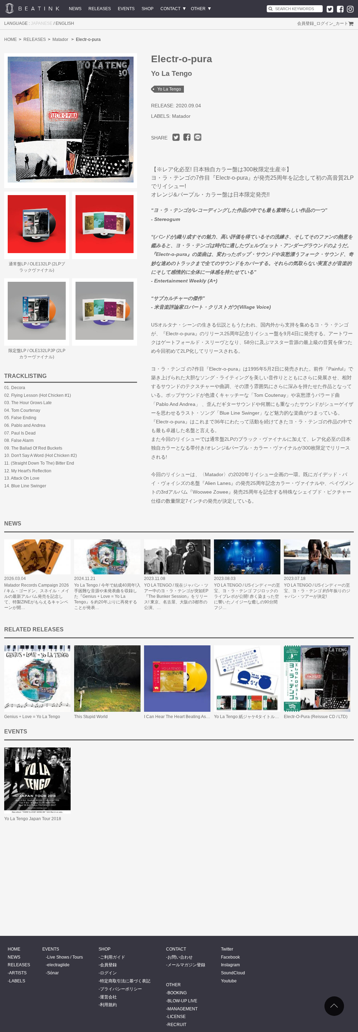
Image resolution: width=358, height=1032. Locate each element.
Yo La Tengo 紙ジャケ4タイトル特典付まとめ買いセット (267, 716)
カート (342, 23)
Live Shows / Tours (65, 957)
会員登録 (305, 23)
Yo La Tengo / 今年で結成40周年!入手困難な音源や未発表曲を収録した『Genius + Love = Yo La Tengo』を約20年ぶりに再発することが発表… (107, 596)
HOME (10, 39)
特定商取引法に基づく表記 (125, 981)
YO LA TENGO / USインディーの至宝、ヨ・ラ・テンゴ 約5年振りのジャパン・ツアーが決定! (317, 591)
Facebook (230, 957)
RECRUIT (176, 1024)
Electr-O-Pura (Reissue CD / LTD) (316, 716)
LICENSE (176, 1016)
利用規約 (108, 1004)
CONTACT (170, 8)
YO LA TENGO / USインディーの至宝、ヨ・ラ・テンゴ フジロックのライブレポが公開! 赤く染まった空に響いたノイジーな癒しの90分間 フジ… (247, 596)
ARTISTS (18, 972)
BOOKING (177, 992)
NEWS (75, 8)
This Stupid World (91, 716)
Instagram (230, 964)
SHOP (147, 8)
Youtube (229, 981)
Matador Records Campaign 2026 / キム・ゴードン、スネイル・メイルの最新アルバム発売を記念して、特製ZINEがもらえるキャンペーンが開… (36, 596)
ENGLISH (65, 23)
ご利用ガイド (112, 957)
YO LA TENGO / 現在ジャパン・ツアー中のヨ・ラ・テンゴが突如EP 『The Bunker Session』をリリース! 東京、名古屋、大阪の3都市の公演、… (176, 596)
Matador (60, 39)
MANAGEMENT (182, 1008)
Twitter (227, 949)
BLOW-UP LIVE (182, 1000)
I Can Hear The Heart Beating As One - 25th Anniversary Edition (204, 716)
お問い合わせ (180, 957)
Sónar (53, 972)
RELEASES (99, 8)
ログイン (324, 23)
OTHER (198, 8)
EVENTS (126, 8)
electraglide (58, 964)
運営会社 (108, 997)
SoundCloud (233, 972)
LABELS (17, 981)
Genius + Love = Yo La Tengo (32, 716)
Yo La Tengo (169, 89)
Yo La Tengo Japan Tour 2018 (32, 818)
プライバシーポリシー (121, 989)
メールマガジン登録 (186, 964)
